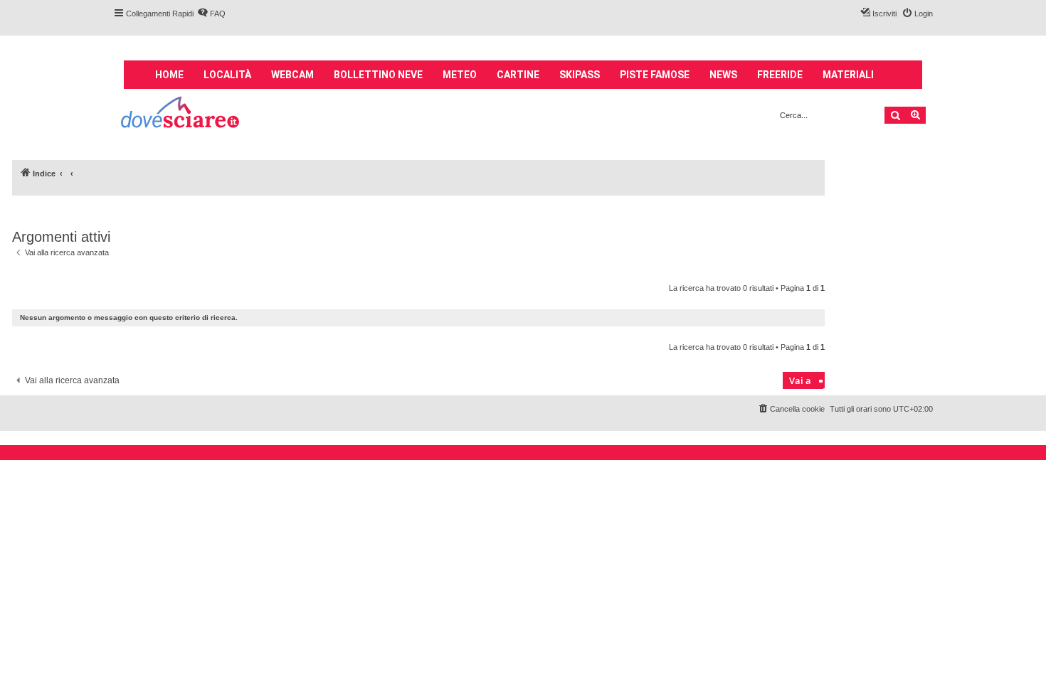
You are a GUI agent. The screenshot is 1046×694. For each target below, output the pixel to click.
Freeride (780, 74)
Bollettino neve (378, 74)
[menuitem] (211, 13)
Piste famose (655, 74)
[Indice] (181, 114)
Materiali (848, 74)
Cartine (518, 74)
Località (227, 74)
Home (169, 74)
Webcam (292, 74)
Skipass (579, 74)
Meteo (460, 74)
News (723, 74)
